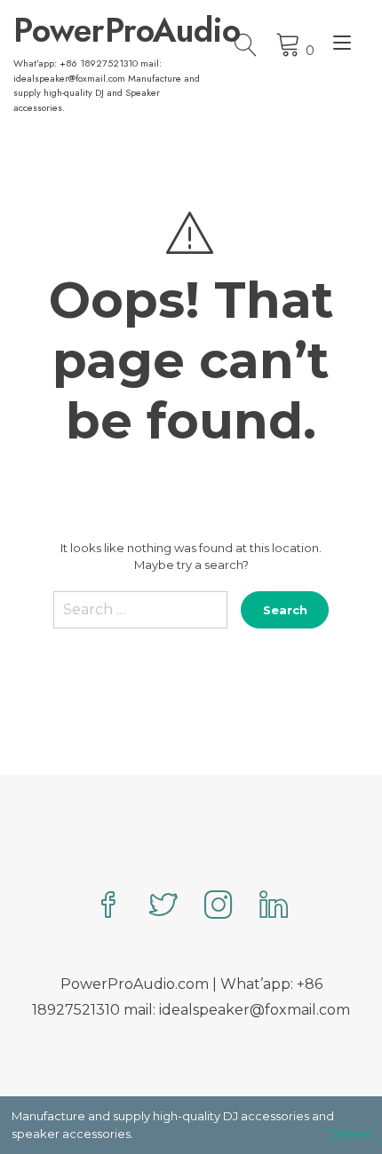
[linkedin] (273, 906)
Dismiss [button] (349, 1133)
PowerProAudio (106, 30)
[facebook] (108, 906)
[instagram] (218, 906)
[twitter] (163, 906)
